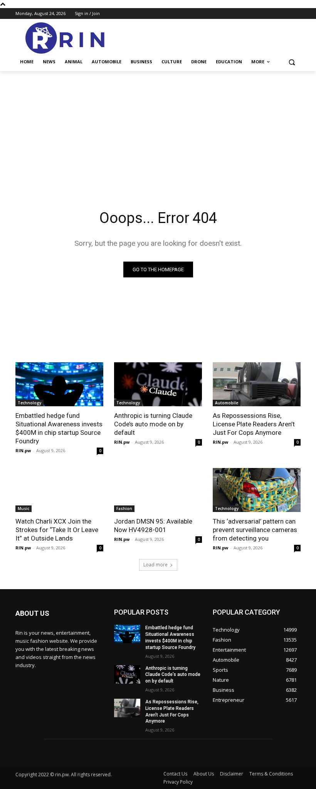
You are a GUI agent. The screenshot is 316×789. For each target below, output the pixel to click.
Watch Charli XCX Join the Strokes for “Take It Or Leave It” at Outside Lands (56, 529)
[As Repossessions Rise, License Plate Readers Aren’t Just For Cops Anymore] (257, 384)
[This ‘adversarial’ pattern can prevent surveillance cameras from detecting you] (257, 490)
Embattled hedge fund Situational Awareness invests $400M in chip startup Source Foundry (59, 428)
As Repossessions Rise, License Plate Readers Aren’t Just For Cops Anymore (254, 424)
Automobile (226, 402)
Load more (155, 564)
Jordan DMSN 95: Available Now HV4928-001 (153, 525)
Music (23, 508)
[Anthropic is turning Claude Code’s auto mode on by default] (158, 384)
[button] (291, 62)
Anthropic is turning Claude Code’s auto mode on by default (153, 424)
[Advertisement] (158, 129)
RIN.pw (23, 450)
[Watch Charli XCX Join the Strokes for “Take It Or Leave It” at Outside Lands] (59, 490)
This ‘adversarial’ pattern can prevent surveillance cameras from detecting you (255, 529)
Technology (29, 402)
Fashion (124, 508)
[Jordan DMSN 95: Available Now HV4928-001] (158, 490)
